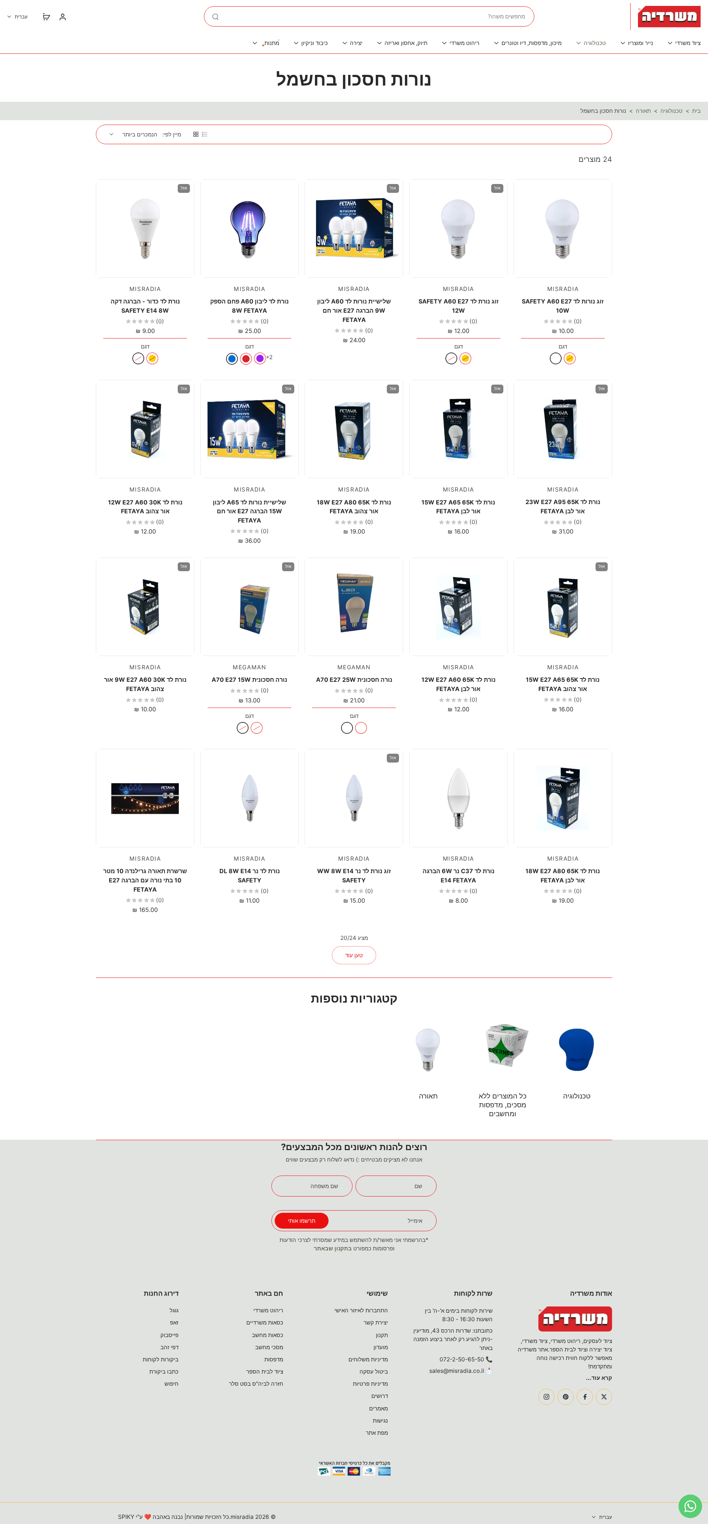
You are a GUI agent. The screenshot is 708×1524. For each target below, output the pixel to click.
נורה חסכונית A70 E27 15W (249, 679)
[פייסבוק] (585, 1397)
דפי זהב (169, 1347)
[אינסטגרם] (546, 1397)
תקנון (382, 1335)
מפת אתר (377, 1432)
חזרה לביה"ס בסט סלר (256, 1383)
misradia (242, 1516)
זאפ (174, 1322)
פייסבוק (169, 1335)
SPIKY (126, 1516)
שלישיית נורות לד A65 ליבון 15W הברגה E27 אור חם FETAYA (249, 511)
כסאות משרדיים (264, 1322)
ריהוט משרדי (268, 1310)
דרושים (379, 1395)
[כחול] (232, 359)
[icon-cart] (46, 16)
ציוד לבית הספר (264, 1371)
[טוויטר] (604, 1397)
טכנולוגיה (671, 110)
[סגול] (260, 358)
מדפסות (273, 1359)
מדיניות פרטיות (370, 1383)
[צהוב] (570, 358)
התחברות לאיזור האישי (361, 1310)
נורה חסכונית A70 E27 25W (354, 679)
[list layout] (204, 134)
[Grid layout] (195, 134)
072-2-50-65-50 (462, 1359)
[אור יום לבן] (347, 728)
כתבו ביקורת (163, 1371)
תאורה (643, 110)
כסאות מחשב (267, 1335)
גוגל (174, 1310)
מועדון (381, 1347)
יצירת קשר (376, 1322)
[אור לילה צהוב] (361, 728)
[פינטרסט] (566, 1397)
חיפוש (171, 1383)
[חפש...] (215, 16)
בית (696, 110)
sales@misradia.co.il (456, 1370)
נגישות (380, 1420)
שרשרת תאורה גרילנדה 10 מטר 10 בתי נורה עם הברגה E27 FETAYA (145, 880)
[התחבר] (62, 16)
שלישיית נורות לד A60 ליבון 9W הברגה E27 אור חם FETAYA (354, 310)
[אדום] (246, 359)
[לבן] (556, 358)
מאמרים (378, 1408)
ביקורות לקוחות (160, 1359)
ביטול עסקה (374, 1371)
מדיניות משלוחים (368, 1359)
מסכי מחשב (269, 1347)
